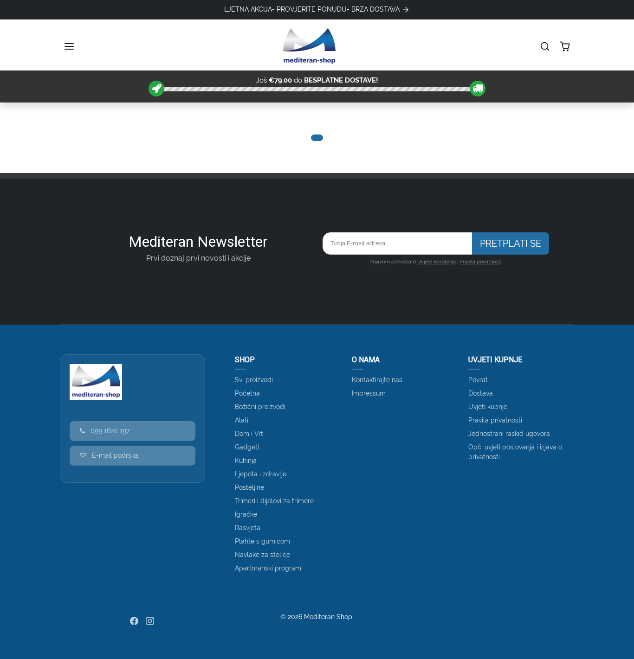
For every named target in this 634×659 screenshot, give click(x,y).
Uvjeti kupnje (487, 406)
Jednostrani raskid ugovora (509, 433)
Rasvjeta (247, 527)
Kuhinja (246, 460)
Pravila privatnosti (480, 261)
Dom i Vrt (249, 433)
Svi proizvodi (254, 380)
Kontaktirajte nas (377, 380)
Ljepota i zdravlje (260, 474)
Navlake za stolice (262, 554)
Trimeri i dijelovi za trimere (274, 501)
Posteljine (249, 487)
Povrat (478, 380)
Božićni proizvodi (260, 406)
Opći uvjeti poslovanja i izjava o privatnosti (515, 452)
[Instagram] (150, 620)
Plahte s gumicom (262, 541)
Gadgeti (247, 447)
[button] (70, 46)
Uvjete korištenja (436, 261)
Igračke (246, 514)
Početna (247, 393)
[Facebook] (134, 620)
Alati (241, 420)
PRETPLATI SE (510, 243)
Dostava (480, 393)
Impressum (369, 393)
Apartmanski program (268, 568)
